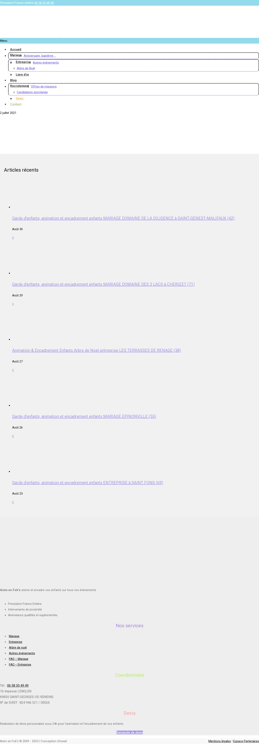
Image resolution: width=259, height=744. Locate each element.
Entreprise (23, 62)
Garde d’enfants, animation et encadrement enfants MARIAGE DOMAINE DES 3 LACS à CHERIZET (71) (103, 284)
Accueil (15, 49)
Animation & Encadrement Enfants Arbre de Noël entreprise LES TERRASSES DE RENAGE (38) (96, 350)
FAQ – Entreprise (20, 664)
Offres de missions (44, 86)
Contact (15, 104)
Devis (19, 98)
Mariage (16, 55)
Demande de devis (129, 732)
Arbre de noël (18, 647)
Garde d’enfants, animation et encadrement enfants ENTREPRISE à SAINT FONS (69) (87, 482)
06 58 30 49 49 (44, 3)
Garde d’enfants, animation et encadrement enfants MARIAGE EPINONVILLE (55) (84, 416)
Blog (13, 80)
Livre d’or (22, 74)
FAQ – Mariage (18, 659)
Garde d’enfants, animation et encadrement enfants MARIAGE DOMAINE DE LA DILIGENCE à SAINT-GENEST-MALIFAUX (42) (123, 218)
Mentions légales (219, 741)
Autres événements (46, 62)
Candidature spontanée (32, 92)
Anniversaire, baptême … (40, 56)
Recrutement (19, 86)
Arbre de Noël (26, 68)
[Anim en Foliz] (61, 35)
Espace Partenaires (246, 741)
